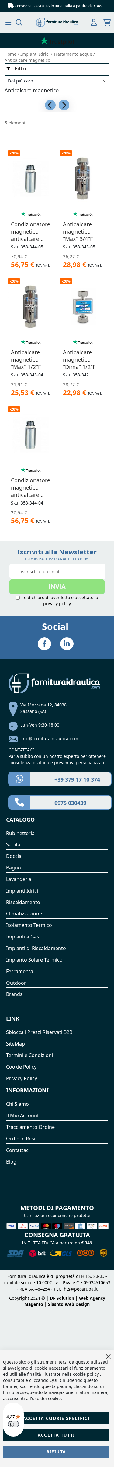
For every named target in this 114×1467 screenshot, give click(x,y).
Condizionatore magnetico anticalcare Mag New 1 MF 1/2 (30, 487)
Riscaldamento (23, 902)
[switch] (13, 1424)
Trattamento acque (73, 54)
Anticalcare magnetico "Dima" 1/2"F (79, 359)
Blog (11, 1161)
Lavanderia (18, 879)
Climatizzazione (24, 913)
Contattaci (18, 1150)
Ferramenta (19, 971)
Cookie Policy (21, 1066)
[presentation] (50, 105)
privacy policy (57, 603)
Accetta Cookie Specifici (56, 1418)
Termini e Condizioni (29, 1055)
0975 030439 (70, 802)
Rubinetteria (20, 833)
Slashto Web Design (69, 1304)
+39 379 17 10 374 (77, 779)
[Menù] (8, 22)
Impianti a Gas (22, 936)
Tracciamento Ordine (30, 1127)
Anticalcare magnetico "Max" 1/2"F (26, 359)
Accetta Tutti (56, 1435)
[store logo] (57, 22)
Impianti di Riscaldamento (36, 948)
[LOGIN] (94, 22)
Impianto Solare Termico (34, 959)
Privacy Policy (21, 1078)
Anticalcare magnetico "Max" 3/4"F (78, 231)
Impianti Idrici (35, 54)
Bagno (13, 867)
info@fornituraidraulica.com (49, 738)
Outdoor (16, 983)
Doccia (14, 856)
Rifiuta (56, 1452)
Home (11, 54)
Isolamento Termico (29, 925)
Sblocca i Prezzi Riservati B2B (39, 1032)
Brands (14, 994)
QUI (53, 1380)
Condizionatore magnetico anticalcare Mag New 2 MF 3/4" (30, 231)
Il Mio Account (22, 1115)
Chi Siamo (17, 1104)
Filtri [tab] (20, 68)
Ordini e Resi (20, 1138)
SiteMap (15, 1043)
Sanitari (15, 844)
